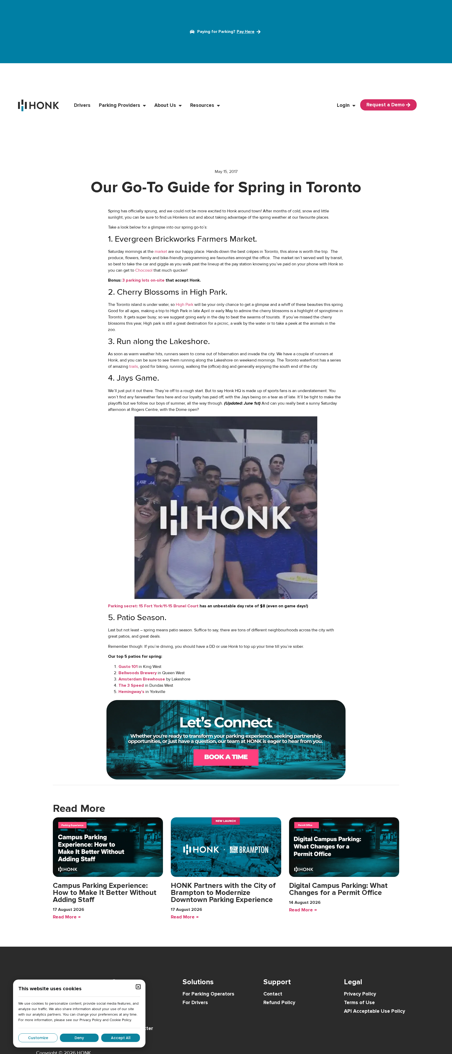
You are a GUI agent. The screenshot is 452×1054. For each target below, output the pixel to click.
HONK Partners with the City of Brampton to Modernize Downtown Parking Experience (223, 892)
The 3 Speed (131, 685)
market (161, 251)
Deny (79, 1037)
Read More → (67, 917)
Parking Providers (119, 105)
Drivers (82, 105)
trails (133, 366)
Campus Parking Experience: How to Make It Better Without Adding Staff (104, 892)
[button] (138, 987)
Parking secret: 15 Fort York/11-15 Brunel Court (153, 606)
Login (343, 105)
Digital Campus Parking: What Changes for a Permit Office (338, 889)
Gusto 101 (128, 666)
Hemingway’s (131, 691)
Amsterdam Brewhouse (141, 679)
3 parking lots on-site (143, 280)
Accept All (121, 1037)
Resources (202, 105)
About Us (165, 105)
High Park (184, 304)
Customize (38, 1037)
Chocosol (143, 270)
